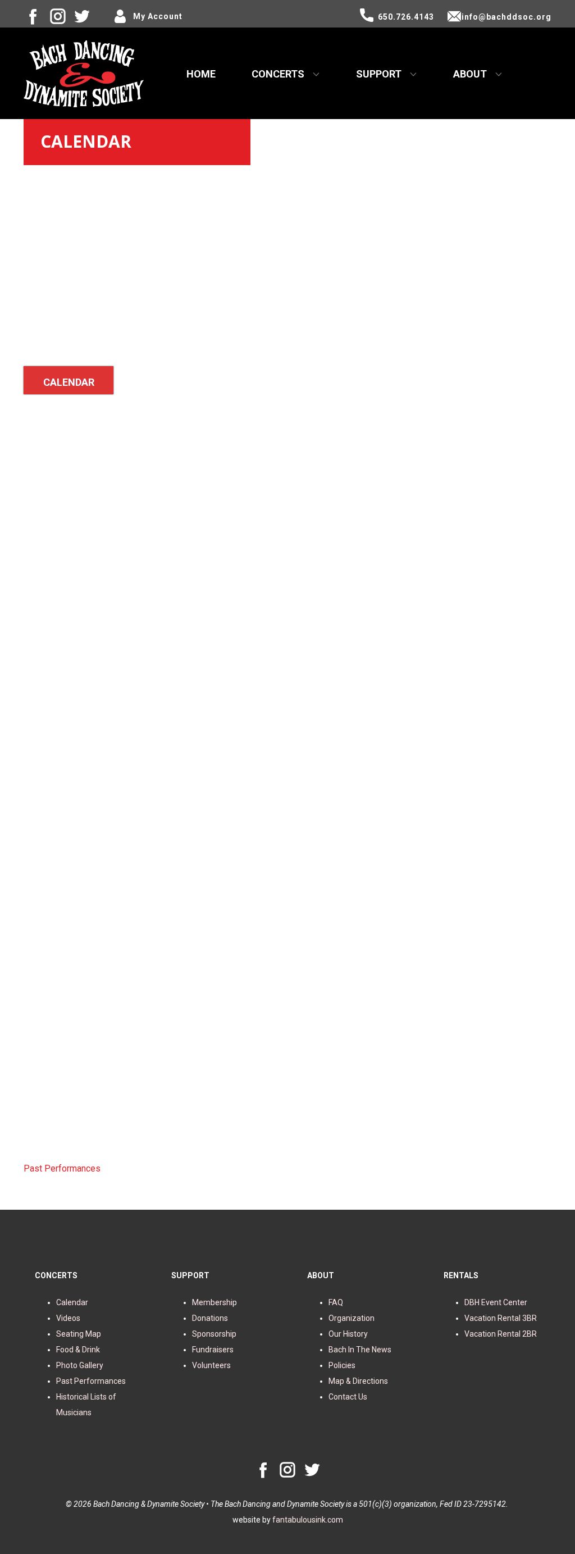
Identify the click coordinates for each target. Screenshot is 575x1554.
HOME (201, 74)
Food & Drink (78, 1349)
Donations (210, 1318)
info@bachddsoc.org (506, 16)
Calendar (72, 1302)
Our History (348, 1333)
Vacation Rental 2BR (500, 1333)
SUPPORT (378, 74)
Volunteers (211, 1365)
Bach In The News (359, 1349)
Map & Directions (358, 1381)
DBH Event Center (495, 1302)
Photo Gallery (79, 1365)
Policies (341, 1365)
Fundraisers (213, 1349)
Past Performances (62, 1168)
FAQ (335, 1302)
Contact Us (347, 1396)
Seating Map (78, 1333)
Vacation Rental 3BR (500, 1318)
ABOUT (470, 74)
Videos (68, 1318)
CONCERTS (278, 74)
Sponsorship (214, 1333)
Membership (214, 1302)
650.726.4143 (406, 16)
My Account (157, 16)
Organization (351, 1318)
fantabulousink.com (307, 1519)
